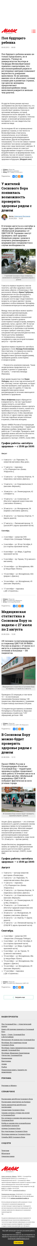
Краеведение (6, 1058)
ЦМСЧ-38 (18, 725)
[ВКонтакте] (13, 176)
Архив (4, 1064)
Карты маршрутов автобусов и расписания (13, 1106)
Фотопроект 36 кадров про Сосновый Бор (18, 1040)
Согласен (18, 1242)
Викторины (6, 1061)
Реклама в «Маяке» (9, 1085)
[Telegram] (16, 176)
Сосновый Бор (10, 600)
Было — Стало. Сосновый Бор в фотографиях (13, 1035)
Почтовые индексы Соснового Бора (15, 1134)
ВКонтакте (5, 1153)
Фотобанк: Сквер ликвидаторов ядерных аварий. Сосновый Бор (17, 1049)
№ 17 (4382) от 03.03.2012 (14, 172)
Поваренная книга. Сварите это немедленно (14, 1071)
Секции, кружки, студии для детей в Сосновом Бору (15, 1114)
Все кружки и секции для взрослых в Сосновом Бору (16, 1119)
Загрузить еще (20, 997)
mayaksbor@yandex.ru (19, 1190)
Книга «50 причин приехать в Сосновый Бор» (17, 1030)
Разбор (4, 1067)
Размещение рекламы (8, 1194)
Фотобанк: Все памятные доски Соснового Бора (14, 1044)
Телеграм (5, 1150)
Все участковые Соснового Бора (14, 1131)
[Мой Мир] (22, 176)
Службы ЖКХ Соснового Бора (13, 1137)
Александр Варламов (22, 216)
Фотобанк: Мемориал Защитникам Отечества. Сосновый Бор (15, 1054)
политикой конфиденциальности (18, 1238)
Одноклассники (7, 1156)
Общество (11, 169)
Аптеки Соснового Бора (10, 1128)
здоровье (16, 171)
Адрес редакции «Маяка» (9, 1176)
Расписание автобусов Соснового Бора (17, 1099)
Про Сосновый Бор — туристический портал (16, 1025)
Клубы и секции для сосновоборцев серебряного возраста (16, 1124)
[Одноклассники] (19, 176)
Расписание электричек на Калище (15, 1102)
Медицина (9, 171)
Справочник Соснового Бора (12, 1110)
